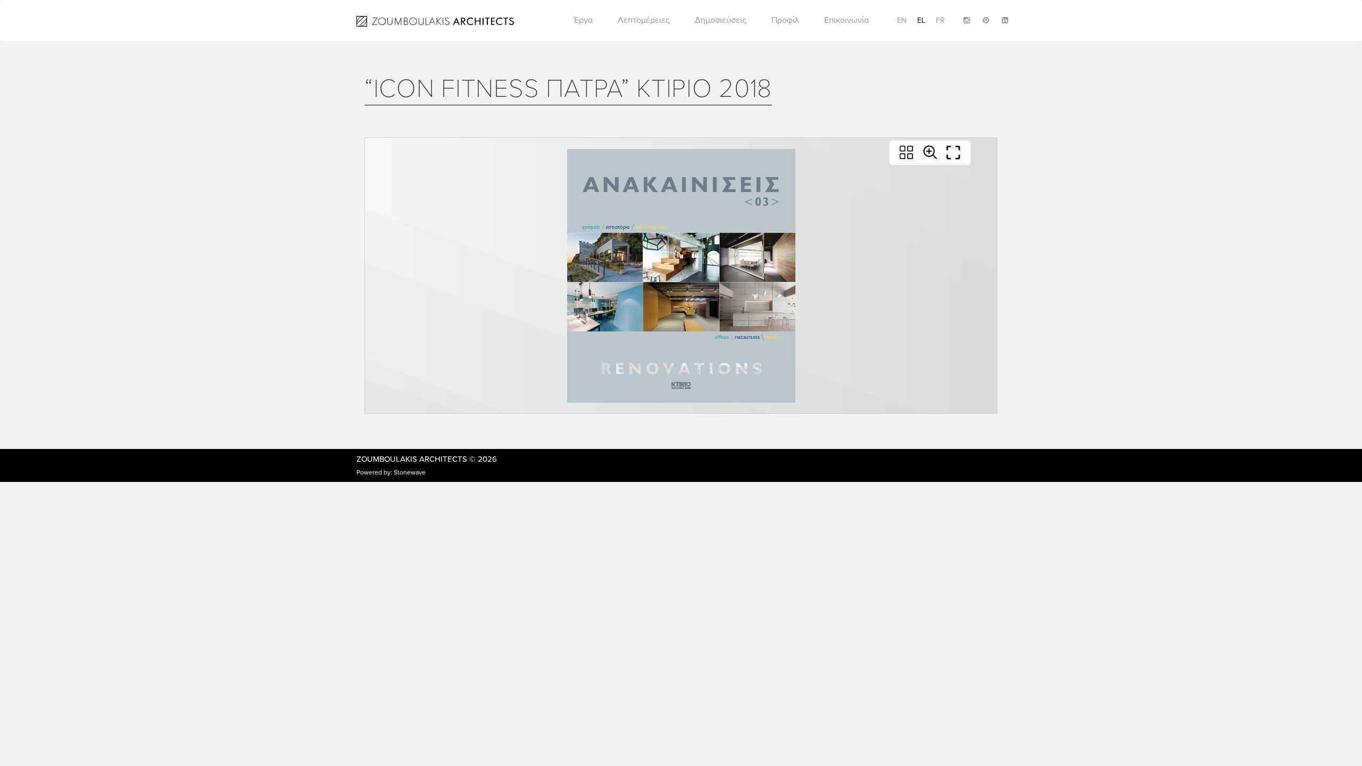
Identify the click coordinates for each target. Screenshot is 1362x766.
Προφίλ (785, 20)
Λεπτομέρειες (644, 20)
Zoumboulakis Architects (411, 459)
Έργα (583, 20)
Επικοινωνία (846, 20)
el (921, 20)
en (902, 20)
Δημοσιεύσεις (720, 20)
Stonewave (410, 472)
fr (940, 20)
